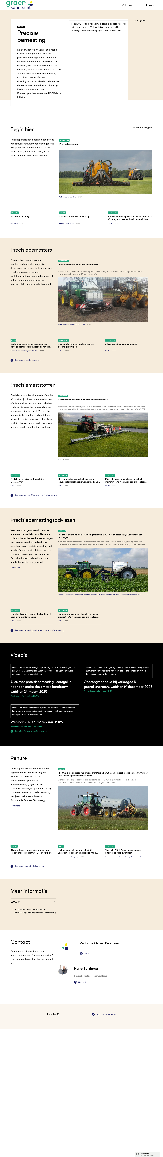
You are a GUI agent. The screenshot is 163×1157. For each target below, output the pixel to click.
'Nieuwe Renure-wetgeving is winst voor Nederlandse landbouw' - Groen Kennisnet (32, 851)
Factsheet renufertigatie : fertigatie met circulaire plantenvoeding (31, 615)
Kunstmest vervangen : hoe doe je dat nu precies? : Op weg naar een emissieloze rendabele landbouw (78, 617)
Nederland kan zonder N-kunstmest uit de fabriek (83, 399)
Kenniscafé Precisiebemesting (74, 216)
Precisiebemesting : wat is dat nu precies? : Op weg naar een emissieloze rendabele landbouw (130, 219)
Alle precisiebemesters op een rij (121, 344)
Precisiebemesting (68, 144)
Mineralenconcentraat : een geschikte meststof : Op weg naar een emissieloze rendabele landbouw (125, 482)
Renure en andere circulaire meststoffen (78, 264)
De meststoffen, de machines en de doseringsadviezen (76, 345)
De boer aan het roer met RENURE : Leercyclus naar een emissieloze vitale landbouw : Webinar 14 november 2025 (77, 853)
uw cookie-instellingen (53, 671)
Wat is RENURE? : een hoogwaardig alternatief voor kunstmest (123, 851)
